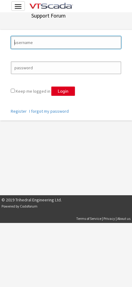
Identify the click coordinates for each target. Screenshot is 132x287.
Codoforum (28, 206)
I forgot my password (49, 111)
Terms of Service (88, 218)
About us (123, 218)
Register (19, 111)
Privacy (109, 218)
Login (63, 91)
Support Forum (48, 15)
